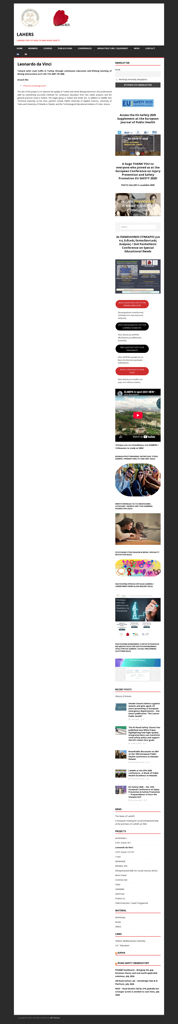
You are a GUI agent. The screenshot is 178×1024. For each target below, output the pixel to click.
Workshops (120, 917)
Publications (65, 48)
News (137, 48)
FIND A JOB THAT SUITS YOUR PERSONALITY (132, 348)
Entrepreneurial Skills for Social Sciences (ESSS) (136, 870)
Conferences (85, 48)
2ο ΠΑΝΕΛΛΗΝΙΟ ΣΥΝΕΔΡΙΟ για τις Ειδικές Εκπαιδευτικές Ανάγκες (138, 240)
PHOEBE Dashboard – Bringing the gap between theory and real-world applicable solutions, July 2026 (136, 973)
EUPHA (121, 952)
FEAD (117, 884)
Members (33, 48)
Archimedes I (121, 838)
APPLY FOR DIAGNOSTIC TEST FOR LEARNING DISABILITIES (132, 326)
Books (118, 922)
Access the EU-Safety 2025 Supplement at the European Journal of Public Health (138, 118)
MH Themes (55, 1018)
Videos (118, 926)
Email (117, 69)
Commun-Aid (121, 880)
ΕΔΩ (150, 586)
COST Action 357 (123, 842)
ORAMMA (119, 889)
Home (20, 48)
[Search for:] (138, 227)
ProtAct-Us (120, 898)
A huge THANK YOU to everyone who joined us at (135, 165)
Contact (150, 48)
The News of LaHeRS (125, 816)
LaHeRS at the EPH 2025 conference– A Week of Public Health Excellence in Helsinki (143, 773)
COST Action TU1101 (124, 852)
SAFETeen (119, 894)
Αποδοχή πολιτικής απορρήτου (132, 79)
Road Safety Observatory (133, 963)
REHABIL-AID (121, 866)
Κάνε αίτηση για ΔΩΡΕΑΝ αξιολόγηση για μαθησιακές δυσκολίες (129, 337)
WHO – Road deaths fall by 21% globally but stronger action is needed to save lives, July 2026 (137, 991)
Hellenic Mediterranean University (130, 941)
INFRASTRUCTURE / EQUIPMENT (112, 48)
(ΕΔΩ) (152, 458)
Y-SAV (118, 856)
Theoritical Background (34, 85)
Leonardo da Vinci (124, 847)
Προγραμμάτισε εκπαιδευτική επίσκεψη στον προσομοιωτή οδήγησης (130, 315)
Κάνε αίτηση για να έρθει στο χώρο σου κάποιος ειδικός (130, 380)
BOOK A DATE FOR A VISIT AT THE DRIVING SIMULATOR (132, 304)
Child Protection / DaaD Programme (131, 903)
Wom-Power (121, 875)
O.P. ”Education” (122, 945)
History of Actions (123, 696)
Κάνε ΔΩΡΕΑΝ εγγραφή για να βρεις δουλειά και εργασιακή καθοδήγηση (130, 360)
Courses (47, 48)
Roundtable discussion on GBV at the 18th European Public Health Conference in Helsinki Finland (143, 755)
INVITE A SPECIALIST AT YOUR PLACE (132, 371)
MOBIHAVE (120, 861)
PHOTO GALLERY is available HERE (138, 185)
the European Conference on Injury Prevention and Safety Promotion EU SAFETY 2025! (138, 173)
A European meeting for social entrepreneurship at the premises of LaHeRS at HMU (136, 822)
